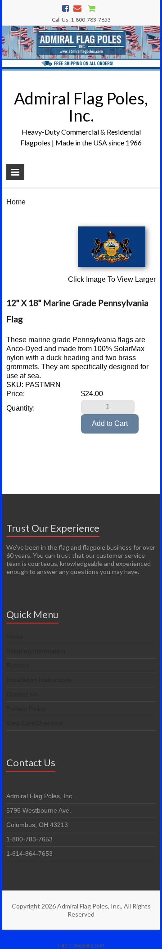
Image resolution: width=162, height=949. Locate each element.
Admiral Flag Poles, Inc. (81, 106)
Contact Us (22, 694)
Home (16, 202)
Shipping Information (35, 651)
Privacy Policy (25, 708)
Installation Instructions (39, 679)
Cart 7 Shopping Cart (81, 945)
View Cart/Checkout (34, 723)
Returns (17, 665)
